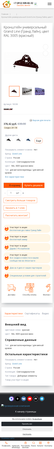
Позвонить (6, 446)
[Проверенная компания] (15, 405)
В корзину (14, 185)
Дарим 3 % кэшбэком (19, 248)
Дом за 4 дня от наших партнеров (26, 267)
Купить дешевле (34, 185)
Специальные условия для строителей (28, 275)
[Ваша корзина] (42, 4)
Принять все (27, 424)
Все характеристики (14, 176)
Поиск (33, 446)
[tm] (41, 398)
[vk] (23, 398)
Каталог (40, 446)
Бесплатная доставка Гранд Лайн (25, 230)
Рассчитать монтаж (25, 446)
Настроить (27, 434)
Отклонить (27, 429)
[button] (23, 3)
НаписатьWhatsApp (16, 446)
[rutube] (35, 398)
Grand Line (17, 153)
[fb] (11, 398)
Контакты (48, 446)
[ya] (17, 398)
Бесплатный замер (18, 239)
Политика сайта (7, 438)
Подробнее (37, 419)
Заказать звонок (23, 5)
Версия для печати (41, 120)
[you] (29, 398)
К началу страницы (26, 411)
